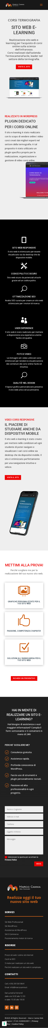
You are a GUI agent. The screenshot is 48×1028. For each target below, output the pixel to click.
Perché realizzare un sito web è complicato (23, 967)
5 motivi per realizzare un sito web (19, 963)
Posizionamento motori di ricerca (18, 938)
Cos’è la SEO (10, 959)
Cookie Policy (18, 1024)
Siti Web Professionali (14, 922)
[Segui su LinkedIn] (12, 1007)
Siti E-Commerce (12, 934)
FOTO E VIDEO (24, 354)
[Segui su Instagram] (17, 1007)
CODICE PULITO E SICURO (24, 273)
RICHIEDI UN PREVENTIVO (24, 678)
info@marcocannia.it (18, 987)
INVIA (38, 864)
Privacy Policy (11, 859)
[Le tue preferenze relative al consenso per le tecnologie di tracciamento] (4, 1023)
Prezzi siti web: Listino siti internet (19, 955)
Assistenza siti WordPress (16, 930)
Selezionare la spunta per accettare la (21, 858)
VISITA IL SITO (24, 67)
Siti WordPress (11, 926)
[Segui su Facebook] (7, 1007)
